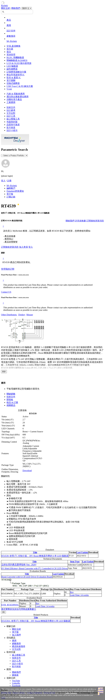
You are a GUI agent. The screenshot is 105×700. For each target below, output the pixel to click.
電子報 (10, 194)
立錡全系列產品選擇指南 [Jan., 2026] (18, 564)
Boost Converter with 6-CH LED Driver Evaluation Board (26, 577)
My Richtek (12, 41)
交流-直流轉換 (13, 46)
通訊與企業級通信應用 (17, 96)
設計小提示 (12, 130)
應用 (9, 25)
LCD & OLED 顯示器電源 (19, 63)
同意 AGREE (100, 690)
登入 (3, 181)
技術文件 (11, 107)
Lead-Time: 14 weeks (79, 595)
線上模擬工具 (13, 119)
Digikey (21, 314)
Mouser (29, 314)
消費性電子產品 (14, 99)
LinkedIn (16, 683)
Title (35, 552)
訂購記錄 (11, 197)
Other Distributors (9, 314)
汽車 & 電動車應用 (16, 94)
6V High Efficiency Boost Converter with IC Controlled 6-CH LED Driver (34, 568)
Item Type (75, 561)
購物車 (15, 675)
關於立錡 (5, 8)
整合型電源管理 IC (16, 75)
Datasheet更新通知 (15, 191)
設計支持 (11, 31)
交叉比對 (11, 113)
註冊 (9, 181)
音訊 (9, 52)
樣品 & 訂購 (12, 402)
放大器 (10, 49)
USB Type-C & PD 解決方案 (20, 86)
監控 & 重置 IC (14, 77)
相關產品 (11, 405)
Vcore (9, 89)
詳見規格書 (80, 221)
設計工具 (11, 116)
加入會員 (23, 247)
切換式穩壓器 (13, 83)
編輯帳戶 (11, 188)
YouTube (16, 680)
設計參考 (11, 110)
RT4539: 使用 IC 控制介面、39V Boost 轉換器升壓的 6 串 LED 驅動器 (35, 556)
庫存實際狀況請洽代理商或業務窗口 (18, 609)
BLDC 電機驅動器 (15, 57)
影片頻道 (11, 127)
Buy (72, 592)
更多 (4, 372)
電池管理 (11, 54)
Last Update (82, 552)
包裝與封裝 (12, 122)
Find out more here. (27, 697)
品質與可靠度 (13, 124)
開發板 (10, 399)
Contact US (6, 292)
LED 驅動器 (12, 66)
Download (27, 470)
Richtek (4, 5)
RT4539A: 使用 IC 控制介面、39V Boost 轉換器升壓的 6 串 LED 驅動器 (35, 621)
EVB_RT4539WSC (10, 605)
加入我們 (16, 635)
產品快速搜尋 (18, 646)
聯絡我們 (15, 8)
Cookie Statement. (71, 693)
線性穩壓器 (12, 69)
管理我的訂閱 (7, 269)
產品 (9, 20)
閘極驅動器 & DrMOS (17, 60)
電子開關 (11, 80)
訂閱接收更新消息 (95, 221)
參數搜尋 (11, 36)
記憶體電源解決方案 (16, 72)
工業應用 (11, 102)
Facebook (16, 685)
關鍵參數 (11, 394)
